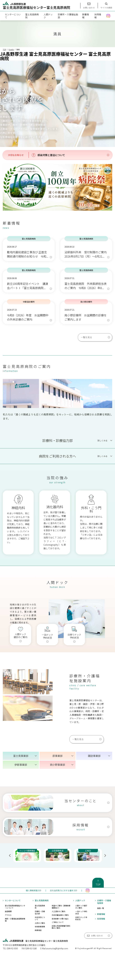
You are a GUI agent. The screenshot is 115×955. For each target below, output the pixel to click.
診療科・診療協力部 (40, 912)
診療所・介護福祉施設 (68, 16)
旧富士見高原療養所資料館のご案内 (61, 927)
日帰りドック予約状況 (81, 918)
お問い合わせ (97, 935)
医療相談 (38, 930)
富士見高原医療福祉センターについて (15, 906)
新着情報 (85, 16)
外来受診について (40, 918)
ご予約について (58, 922)
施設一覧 (100, 908)
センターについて (13, 16)
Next (105, 855)
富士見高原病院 (32, 16)
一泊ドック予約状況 (81, 912)
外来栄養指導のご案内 (60, 915)
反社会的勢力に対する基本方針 (63, 890)
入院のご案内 (40, 923)
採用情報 (97, 16)
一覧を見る (86, 337)
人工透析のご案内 (58, 911)
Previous (9, 855)
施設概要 (8, 911)
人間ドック (48, 16)
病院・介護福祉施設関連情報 (15, 919)
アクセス (8, 915)
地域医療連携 (40, 926)
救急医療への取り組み (60, 918)
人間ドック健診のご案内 (81, 906)
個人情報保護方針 (34, 890)
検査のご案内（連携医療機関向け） (61, 906)
